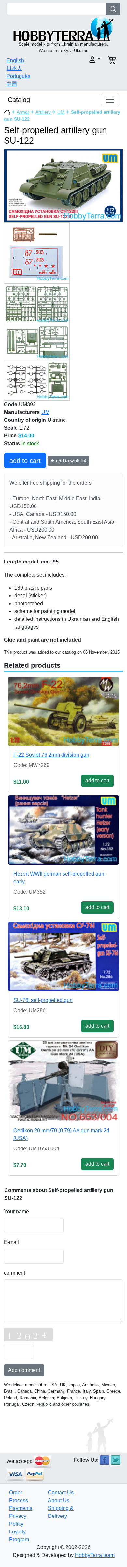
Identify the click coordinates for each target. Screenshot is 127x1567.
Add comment (24, 1370)
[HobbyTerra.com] (63, 28)
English (15, 60)
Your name (16, 1211)
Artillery (43, 112)
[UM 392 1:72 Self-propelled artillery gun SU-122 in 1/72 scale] (63, 185)
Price (10, 435)
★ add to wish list (68, 460)
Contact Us (61, 1492)
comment (14, 1272)
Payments (20, 1508)
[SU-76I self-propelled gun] (63, 956)
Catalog (19, 99)
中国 (12, 84)
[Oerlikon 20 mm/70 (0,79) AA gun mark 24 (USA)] (63, 1081)
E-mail (11, 1242)
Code (10, 404)
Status (12, 443)
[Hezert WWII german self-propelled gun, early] (63, 830)
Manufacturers (22, 412)
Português (18, 76)
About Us (58, 1500)
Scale (11, 428)
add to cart (25, 460)
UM (60, 112)
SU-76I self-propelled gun (43, 1000)
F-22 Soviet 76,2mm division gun (51, 755)
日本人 (14, 68)
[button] (83, 59)
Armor (23, 112)
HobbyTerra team (95, 1555)
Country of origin (25, 420)
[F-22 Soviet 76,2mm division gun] (63, 711)
